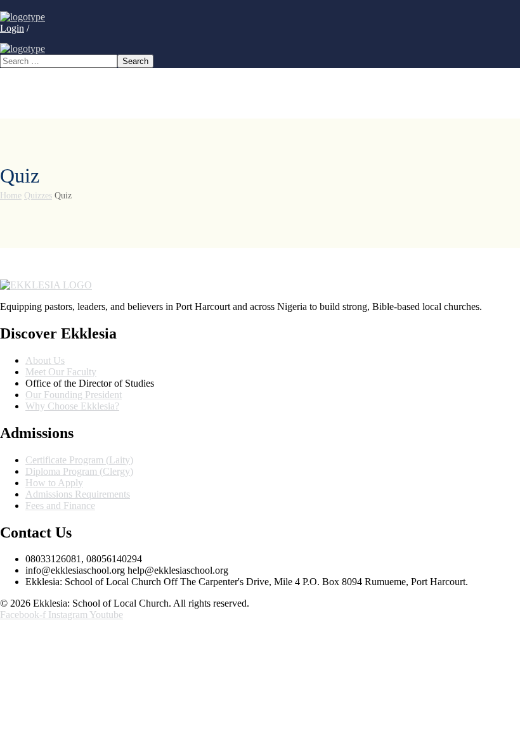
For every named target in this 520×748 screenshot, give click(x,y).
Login (12, 28)
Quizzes (38, 195)
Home (11, 195)
